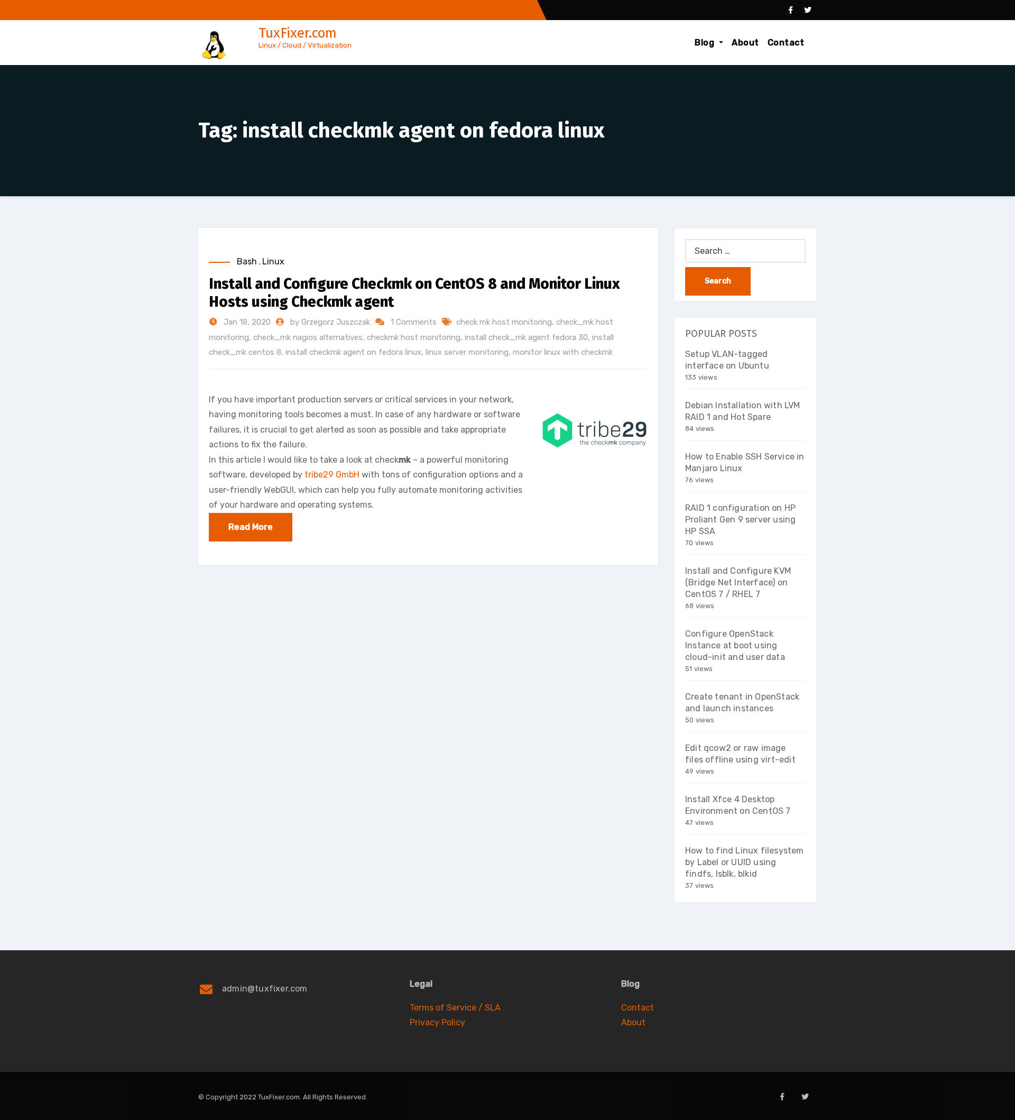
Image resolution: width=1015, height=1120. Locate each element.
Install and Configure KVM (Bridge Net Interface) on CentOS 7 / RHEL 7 (738, 582)
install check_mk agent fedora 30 (526, 337)
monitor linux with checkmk (563, 352)
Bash (247, 261)
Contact (786, 43)
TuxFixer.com (298, 33)
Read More (250, 527)
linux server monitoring (467, 352)
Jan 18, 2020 (246, 322)
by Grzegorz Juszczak (331, 322)
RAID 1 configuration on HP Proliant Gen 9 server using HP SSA (740, 519)
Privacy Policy (437, 1022)
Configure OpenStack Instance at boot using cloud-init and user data (735, 645)
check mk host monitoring (504, 322)
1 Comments (414, 322)
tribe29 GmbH (331, 475)
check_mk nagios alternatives (308, 337)
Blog (706, 43)
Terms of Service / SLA (455, 1008)
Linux (273, 261)
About (745, 43)
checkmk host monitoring (413, 337)
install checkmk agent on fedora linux (353, 352)
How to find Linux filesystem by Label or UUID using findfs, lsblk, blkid (744, 862)
